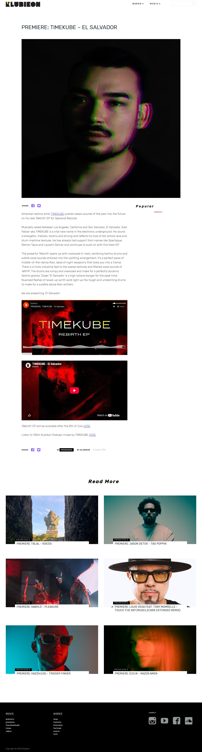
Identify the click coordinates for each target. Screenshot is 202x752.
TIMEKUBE (57, 214)
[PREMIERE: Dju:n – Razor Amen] (150, 649)
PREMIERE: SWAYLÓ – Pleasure (38, 606)
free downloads (13, 725)
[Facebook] (176, 721)
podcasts (10, 719)
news (55, 719)
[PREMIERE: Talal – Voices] (52, 520)
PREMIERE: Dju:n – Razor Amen (136, 673)
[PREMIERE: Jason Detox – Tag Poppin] (150, 520)
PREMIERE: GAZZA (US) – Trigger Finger (43, 673)
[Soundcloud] (188, 721)
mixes (8, 728)
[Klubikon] (23, 4)
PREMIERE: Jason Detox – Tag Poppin (140, 543)
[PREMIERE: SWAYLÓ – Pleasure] (52, 583)
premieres (66, 450)
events (56, 731)
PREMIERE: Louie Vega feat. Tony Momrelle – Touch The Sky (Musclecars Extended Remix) (147, 608)
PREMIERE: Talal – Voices (34, 543)
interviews (58, 725)
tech (55, 734)
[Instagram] (152, 721)
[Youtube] (164, 721)
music (154, 4)
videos (9, 731)
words (137, 4)
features (57, 722)
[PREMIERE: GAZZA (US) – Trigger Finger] (52, 649)
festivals (57, 728)
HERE (86, 426)
